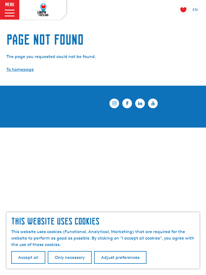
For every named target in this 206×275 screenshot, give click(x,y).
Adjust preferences (120, 257)
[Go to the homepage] (43, 9)
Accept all (28, 257)
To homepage (20, 69)
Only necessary (70, 257)
